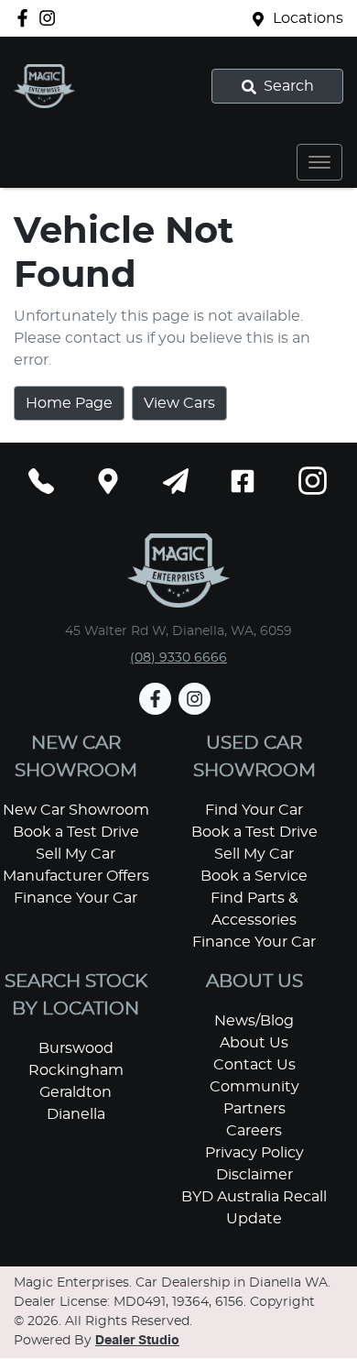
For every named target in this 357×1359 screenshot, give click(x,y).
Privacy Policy (254, 1152)
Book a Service (254, 876)
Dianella (76, 1114)
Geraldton (75, 1092)
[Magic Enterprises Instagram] (50, 18)
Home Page (69, 403)
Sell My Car (75, 854)
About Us (254, 1043)
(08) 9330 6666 (178, 658)
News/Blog (254, 1021)
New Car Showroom (76, 810)
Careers (254, 1130)
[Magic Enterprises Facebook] (26, 18)
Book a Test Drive (76, 832)
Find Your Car (254, 810)
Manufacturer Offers (76, 876)
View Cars (179, 403)
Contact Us (254, 1065)
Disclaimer (254, 1174)
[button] (319, 162)
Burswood (76, 1048)
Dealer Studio (137, 1340)
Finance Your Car (75, 898)
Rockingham (76, 1070)
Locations (308, 18)
